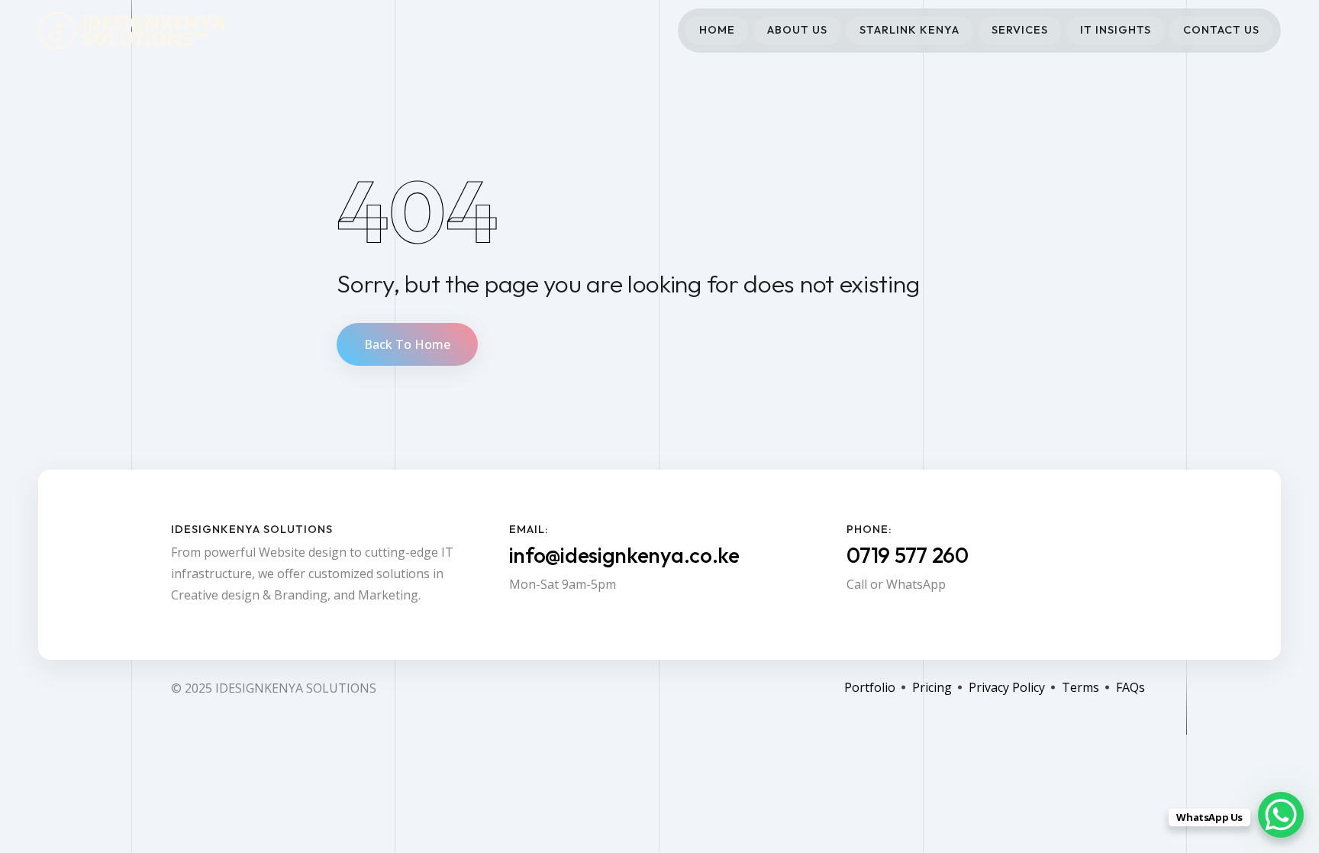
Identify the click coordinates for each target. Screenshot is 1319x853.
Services (1020, 30)
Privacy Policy (1007, 687)
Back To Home (407, 344)
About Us (797, 30)
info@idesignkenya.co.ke (624, 554)
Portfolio (869, 687)
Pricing (932, 687)
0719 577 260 (907, 554)
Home (717, 30)
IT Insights (1115, 30)
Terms (1080, 687)
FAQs (1130, 687)
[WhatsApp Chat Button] (1281, 815)
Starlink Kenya (909, 30)
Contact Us (1221, 30)
